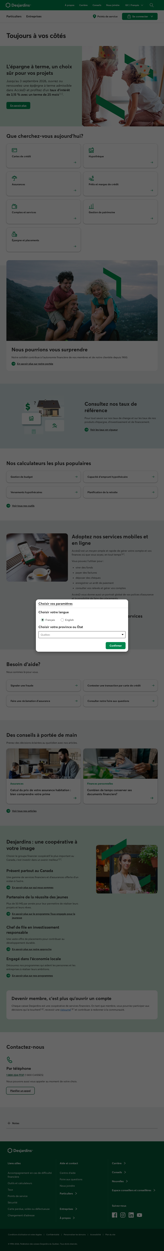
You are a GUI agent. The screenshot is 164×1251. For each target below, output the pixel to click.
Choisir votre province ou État (60, 627)
